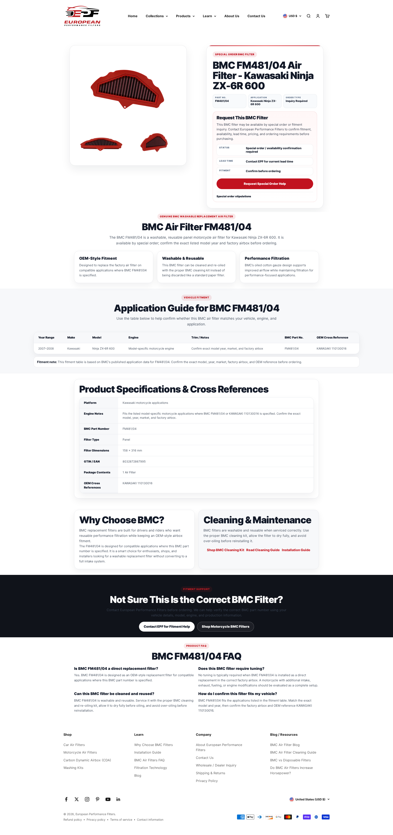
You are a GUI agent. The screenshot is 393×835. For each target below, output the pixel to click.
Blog (137, 775)
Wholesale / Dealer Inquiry (216, 765)
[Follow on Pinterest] (97, 799)
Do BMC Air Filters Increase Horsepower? (291, 770)
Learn (207, 16)
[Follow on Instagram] (87, 799)
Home (133, 16)
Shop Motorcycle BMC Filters (225, 626)
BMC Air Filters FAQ (149, 760)
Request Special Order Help (265, 184)
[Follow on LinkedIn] (118, 799)
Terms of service (121, 819)
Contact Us (256, 16)
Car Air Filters (74, 745)
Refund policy (72, 819)
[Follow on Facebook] (66, 799)
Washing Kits (73, 768)
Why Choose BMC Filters (153, 745)
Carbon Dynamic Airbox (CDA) (87, 760)
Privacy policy (96, 819)
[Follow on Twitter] (76, 799)
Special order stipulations (234, 196)
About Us (231, 16)
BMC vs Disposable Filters (290, 760)
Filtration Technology (150, 768)
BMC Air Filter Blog (285, 745)
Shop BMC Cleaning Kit (225, 550)
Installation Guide (296, 550)
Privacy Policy (207, 781)
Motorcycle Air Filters (80, 752)
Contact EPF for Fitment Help (167, 626)
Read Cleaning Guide (263, 550)
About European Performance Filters (219, 747)
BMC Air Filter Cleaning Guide (293, 752)
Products (183, 16)
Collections (155, 16)
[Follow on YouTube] (108, 799)
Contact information (150, 819)
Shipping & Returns (210, 773)
